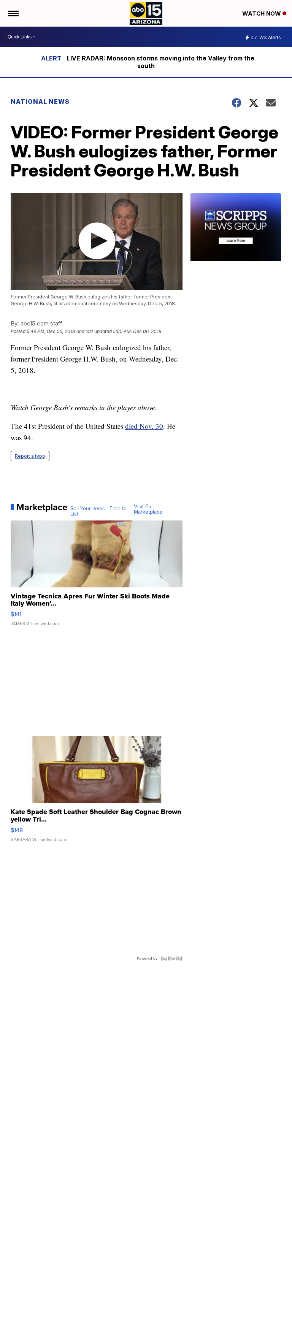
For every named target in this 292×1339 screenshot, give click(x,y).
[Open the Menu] (13, 13)
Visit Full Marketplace (148, 509)
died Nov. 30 (144, 426)
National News (40, 101)
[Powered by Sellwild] (171, 958)
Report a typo (30, 456)
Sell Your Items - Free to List (98, 511)
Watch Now (262, 13)
